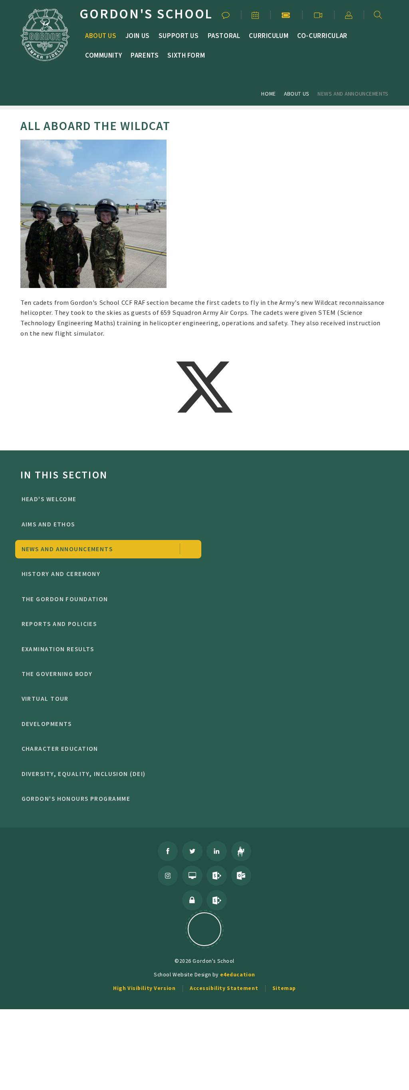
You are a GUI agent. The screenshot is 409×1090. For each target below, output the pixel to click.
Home (268, 93)
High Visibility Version (144, 988)
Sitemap (284, 988)
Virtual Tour (45, 698)
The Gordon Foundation (65, 599)
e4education (237, 974)
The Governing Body (57, 674)
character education (60, 748)
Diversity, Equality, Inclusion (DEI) (84, 774)
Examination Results (58, 649)
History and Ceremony (61, 574)
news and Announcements (353, 93)
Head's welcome (49, 499)
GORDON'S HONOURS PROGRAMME (76, 798)
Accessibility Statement (224, 988)
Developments (47, 724)
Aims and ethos (48, 524)
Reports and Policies (59, 624)
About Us (297, 93)
